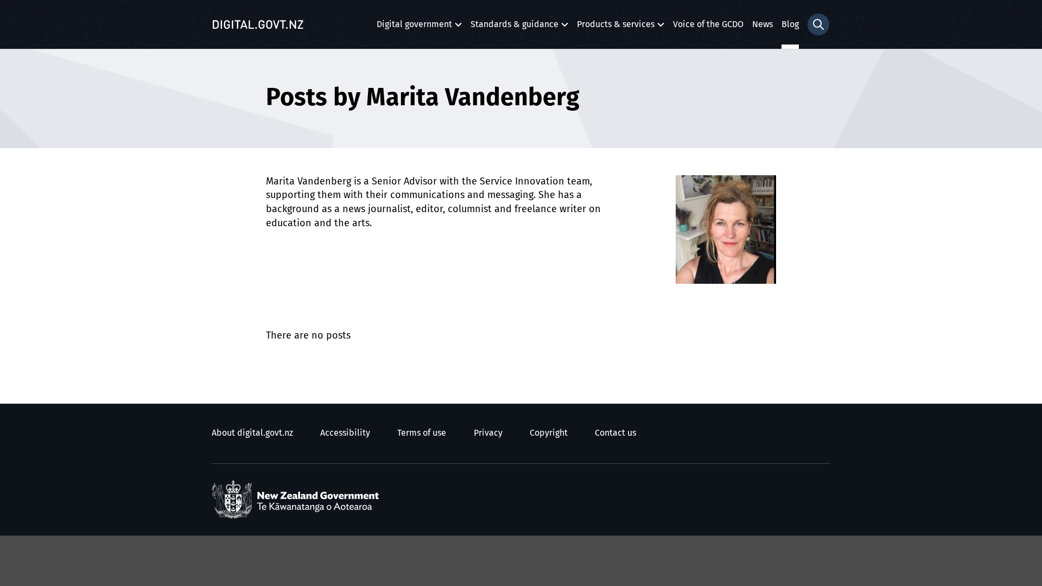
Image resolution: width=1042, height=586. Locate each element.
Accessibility (345, 433)
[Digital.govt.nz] (258, 24)
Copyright (549, 433)
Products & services (616, 27)
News (762, 24)
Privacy (488, 433)
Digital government (414, 27)
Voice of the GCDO (708, 24)
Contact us (615, 433)
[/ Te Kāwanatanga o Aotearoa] (298, 499)
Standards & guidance (514, 27)
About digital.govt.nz (252, 433)
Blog (790, 24)
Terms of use (421, 433)
